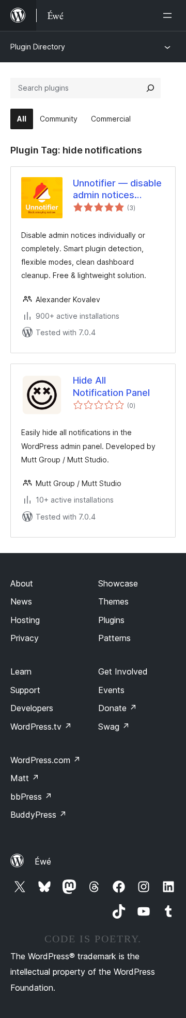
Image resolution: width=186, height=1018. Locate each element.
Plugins (111, 620)
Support (25, 690)
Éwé (43, 861)
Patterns (114, 638)
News (21, 601)
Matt (24, 778)
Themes (113, 601)
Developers (31, 708)
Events (111, 690)
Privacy (24, 638)
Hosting (25, 620)
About (21, 583)
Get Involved (123, 671)
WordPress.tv (41, 726)
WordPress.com (45, 760)
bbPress (31, 796)
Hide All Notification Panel (111, 386)
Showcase (118, 583)
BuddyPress (38, 814)
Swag (114, 726)
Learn (21, 671)
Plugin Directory (37, 46)
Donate (117, 708)
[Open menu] (169, 15)
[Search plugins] (150, 88)
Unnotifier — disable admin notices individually (117, 189)
